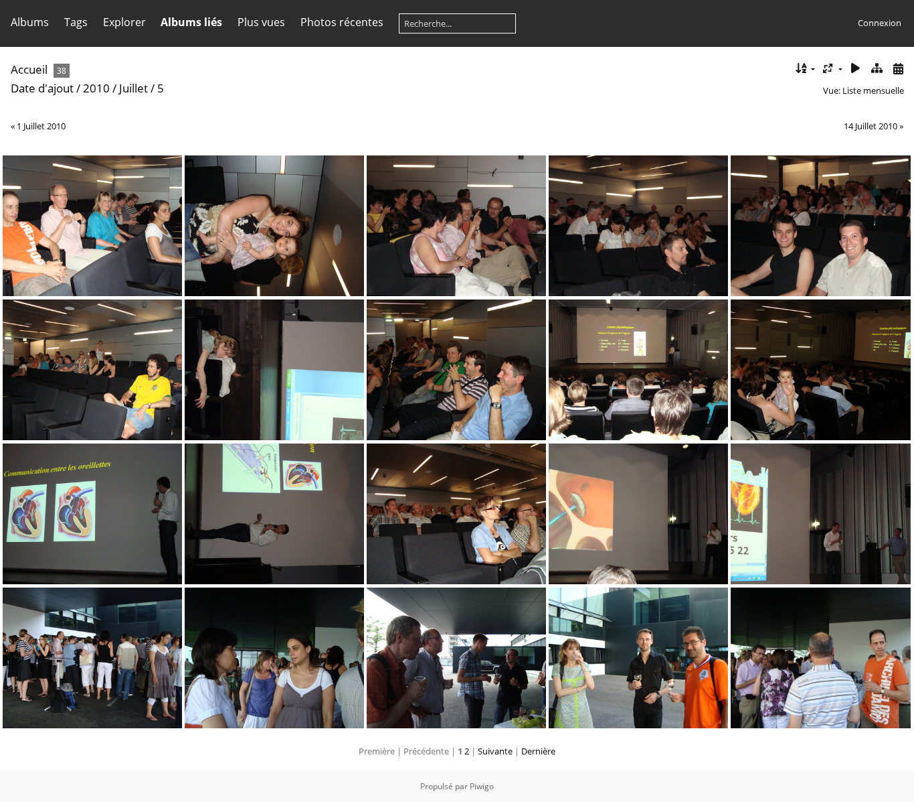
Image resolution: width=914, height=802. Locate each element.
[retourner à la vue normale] (877, 68)
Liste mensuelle (873, 90)
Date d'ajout (42, 88)
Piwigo (482, 786)
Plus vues (261, 22)
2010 (96, 88)
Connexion (879, 23)
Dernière (538, 751)
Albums (30, 22)
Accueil (29, 69)
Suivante (495, 751)
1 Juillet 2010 (41, 126)
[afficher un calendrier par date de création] (898, 68)
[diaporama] (856, 68)
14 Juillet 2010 (870, 126)
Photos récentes (341, 22)
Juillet (133, 88)
